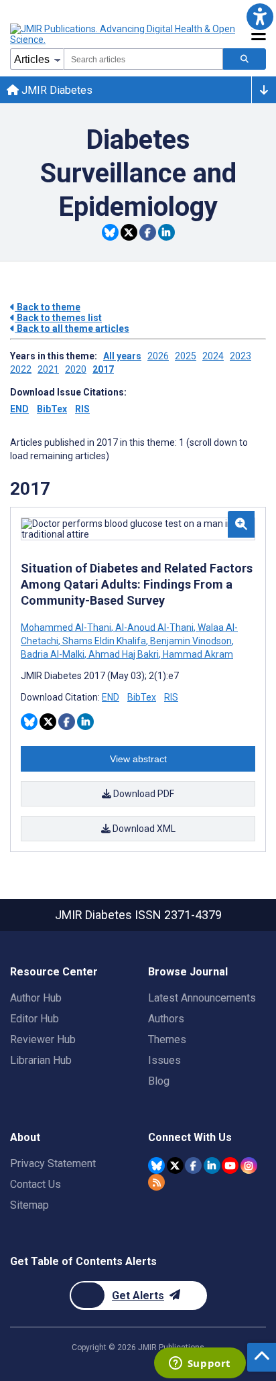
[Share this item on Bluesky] (110, 232)
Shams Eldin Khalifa (104, 641)
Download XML (143, 828)
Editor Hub (34, 1018)
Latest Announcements (202, 998)
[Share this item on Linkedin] (166, 232)
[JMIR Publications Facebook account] (193, 1165)
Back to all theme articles (72, 328)
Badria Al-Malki (53, 654)
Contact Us (35, 1184)
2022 (20, 369)
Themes (167, 1039)
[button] (260, 16)
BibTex (52, 409)
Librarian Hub (41, 1060)
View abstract (138, 759)
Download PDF (142, 793)
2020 (75, 369)
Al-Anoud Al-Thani (154, 627)
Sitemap (29, 1205)
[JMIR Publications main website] (124, 34)
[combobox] (143, 59)
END (19, 409)
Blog (158, 1081)
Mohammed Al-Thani (67, 627)
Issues (164, 1060)
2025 (185, 356)
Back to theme (47, 307)
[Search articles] (244, 59)
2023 (240, 356)
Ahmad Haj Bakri (123, 654)
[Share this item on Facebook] (147, 232)
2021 (48, 369)
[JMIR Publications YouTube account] (230, 1165)
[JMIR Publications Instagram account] (248, 1165)
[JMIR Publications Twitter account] (175, 1165)
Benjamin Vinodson (191, 641)
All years (122, 356)
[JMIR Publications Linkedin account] (212, 1165)
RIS (82, 409)
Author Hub (36, 998)
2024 (213, 356)
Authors (166, 1018)
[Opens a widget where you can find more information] (199, 1364)
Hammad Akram (197, 654)
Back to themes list (58, 317)
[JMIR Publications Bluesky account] (156, 1165)
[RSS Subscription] (156, 1182)
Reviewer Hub (43, 1039)
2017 (103, 369)
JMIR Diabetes (55, 90)
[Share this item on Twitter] (129, 232)
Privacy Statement (53, 1163)
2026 (158, 356)
